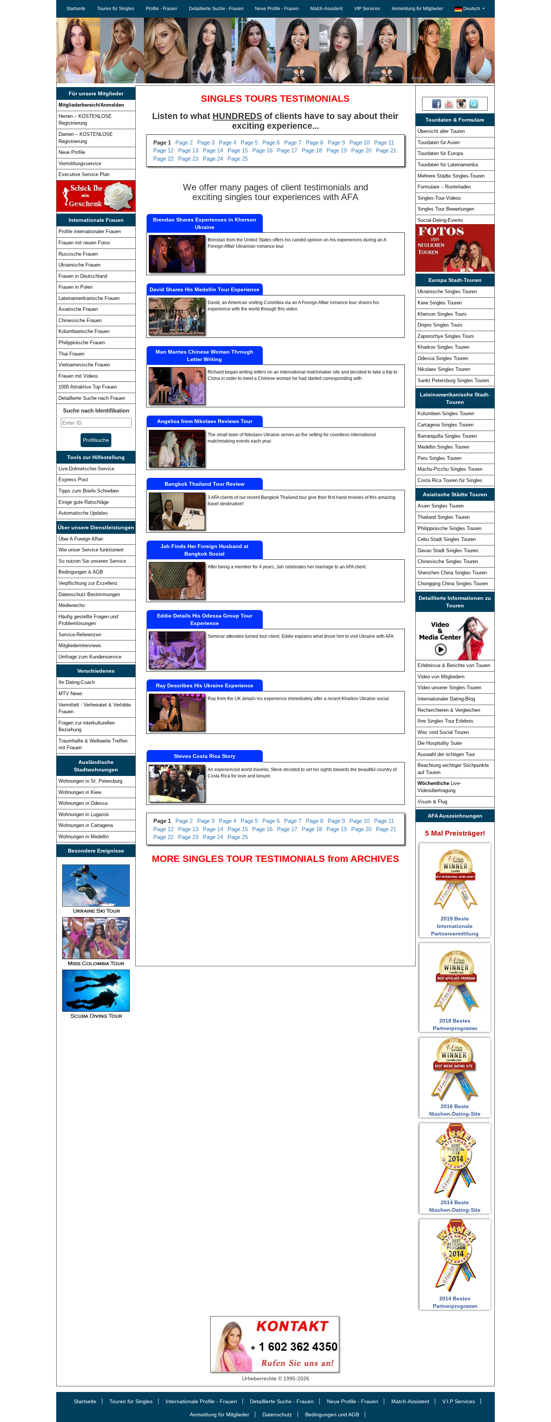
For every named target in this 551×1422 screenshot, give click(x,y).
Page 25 (238, 158)
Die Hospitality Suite (440, 743)
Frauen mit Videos (78, 376)
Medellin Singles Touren (443, 447)
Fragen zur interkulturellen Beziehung (86, 726)
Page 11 (384, 142)
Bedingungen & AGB (80, 572)
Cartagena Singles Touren (445, 425)
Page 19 (336, 150)
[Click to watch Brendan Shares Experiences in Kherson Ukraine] (177, 253)
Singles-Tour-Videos (439, 198)
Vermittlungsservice (79, 163)
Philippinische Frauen (81, 342)
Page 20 (361, 150)
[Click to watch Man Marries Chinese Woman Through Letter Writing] (177, 385)
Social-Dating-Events (440, 220)
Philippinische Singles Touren (449, 528)
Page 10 (359, 142)
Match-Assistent (326, 8)
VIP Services (367, 8)
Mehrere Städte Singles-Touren (451, 176)
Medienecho (71, 605)
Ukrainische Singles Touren (447, 291)
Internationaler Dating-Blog (446, 699)
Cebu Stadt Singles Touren (447, 539)
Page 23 (188, 158)
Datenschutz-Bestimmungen (89, 594)
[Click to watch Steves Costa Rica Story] (177, 783)
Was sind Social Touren (443, 732)
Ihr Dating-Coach (76, 682)
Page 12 (163, 150)
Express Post (73, 479)
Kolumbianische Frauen (83, 331)
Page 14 (213, 150)
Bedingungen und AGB (332, 1414)
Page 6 (271, 142)
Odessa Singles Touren (443, 358)
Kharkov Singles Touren (443, 347)
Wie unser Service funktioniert (91, 550)
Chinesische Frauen (80, 320)
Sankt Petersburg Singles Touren (453, 380)
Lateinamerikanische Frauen (89, 298)
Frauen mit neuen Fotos (84, 243)
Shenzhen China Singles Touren (452, 572)
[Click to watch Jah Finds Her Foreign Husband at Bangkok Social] (177, 580)
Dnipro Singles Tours (440, 325)
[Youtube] (449, 104)
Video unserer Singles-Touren (449, 687)
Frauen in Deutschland (82, 276)
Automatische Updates (83, 513)
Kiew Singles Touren (440, 303)
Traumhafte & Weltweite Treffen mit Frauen (92, 744)
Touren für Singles (115, 8)
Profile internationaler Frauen (89, 231)
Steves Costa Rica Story (204, 756)
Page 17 (287, 150)
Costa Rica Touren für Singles (450, 480)
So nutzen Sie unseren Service (92, 561)
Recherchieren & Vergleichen (449, 710)
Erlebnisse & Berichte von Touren (454, 665)
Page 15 (238, 150)
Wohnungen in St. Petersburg (90, 781)
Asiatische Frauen (78, 309)
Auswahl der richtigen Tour (446, 754)
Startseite (75, 8)
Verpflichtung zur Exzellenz (88, 583)
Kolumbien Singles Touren (446, 413)
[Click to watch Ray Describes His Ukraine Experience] (177, 712)
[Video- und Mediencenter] (455, 636)
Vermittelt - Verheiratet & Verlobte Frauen (94, 708)
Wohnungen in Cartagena (85, 825)
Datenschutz (277, 1414)
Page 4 (227, 142)
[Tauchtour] (96, 994)
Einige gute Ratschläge (83, 502)
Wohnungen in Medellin (83, 836)
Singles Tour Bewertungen (446, 209)
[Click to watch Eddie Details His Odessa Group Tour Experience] (177, 649)
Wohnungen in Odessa (83, 803)
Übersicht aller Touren (441, 131)
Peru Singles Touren (439, 458)
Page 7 (292, 142)
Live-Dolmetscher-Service (86, 468)
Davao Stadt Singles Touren (448, 550)
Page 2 (184, 142)
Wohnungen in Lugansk (83, 814)
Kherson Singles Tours (442, 314)
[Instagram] (461, 104)
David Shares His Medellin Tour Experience (204, 289)
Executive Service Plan (83, 174)
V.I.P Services (458, 1401)
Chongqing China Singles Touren (453, 583)
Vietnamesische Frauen (84, 365)
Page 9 (336, 142)
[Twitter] (473, 104)
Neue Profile (71, 152)
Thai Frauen (71, 354)
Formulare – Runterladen (444, 187)
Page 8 (314, 142)
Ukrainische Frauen (79, 265)
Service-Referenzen (79, 634)
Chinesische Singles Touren (448, 561)
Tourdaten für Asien (439, 142)
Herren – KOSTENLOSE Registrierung (85, 119)
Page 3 (205, 142)
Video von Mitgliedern (441, 676)
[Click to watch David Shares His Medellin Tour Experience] (177, 316)
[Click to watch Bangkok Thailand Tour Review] (177, 511)
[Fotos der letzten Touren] (455, 248)
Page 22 (163, 158)
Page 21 (386, 150)
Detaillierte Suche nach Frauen (91, 398)
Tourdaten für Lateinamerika (448, 164)
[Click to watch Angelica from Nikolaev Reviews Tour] (177, 448)
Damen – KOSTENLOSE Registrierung (85, 137)
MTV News (70, 693)
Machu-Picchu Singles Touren (450, 469)
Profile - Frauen (161, 8)
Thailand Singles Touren (444, 517)
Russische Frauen (78, 254)
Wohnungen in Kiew (79, 792)
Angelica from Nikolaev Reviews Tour (204, 421)
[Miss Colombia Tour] (96, 941)
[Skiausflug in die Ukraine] (96, 889)
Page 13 (188, 150)
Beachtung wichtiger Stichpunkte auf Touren (453, 768)
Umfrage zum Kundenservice (89, 657)
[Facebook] (436, 104)
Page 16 (262, 150)
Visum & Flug (432, 801)
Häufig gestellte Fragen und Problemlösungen (88, 620)
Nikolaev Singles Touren (444, 369)
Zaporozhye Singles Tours (446, 336)
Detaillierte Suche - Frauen (216, 8)
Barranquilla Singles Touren (447, 436)
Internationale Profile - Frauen (201, 1401)
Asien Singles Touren (441, 506)
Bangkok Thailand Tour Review (204, 484)
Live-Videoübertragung (439, 786)
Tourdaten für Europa (440, 153)
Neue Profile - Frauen (277, 8)
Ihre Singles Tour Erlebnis (445, 721)
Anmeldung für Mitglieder (417, 8)
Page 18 (312, 150)
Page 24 (213, 158)
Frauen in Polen (75, 287)
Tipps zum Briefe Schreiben (88, 491)
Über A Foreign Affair (80, 539)
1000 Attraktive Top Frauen (87, 387)
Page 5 (249, 142)
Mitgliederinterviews (79, 645)
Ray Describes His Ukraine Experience (204, 685)
